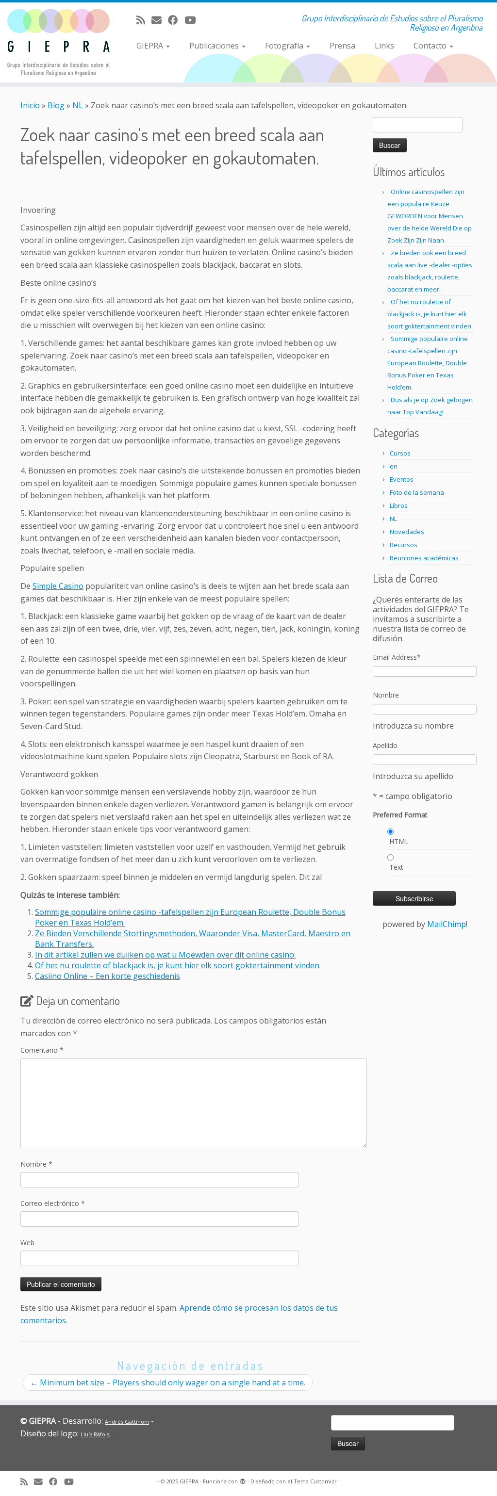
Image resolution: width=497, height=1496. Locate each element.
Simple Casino (58, 586)
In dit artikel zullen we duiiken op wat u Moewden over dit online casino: (165, 954)
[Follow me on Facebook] (176, 20)
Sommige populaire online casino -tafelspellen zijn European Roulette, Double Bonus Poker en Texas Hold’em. (427, 362)
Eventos (402, 479)
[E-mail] (159, 20)
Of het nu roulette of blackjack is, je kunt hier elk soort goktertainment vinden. (178, 965)
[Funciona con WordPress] (242, 1479)
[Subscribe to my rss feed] (143, 20)
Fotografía (285, 45)
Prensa (342, 45)
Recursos (403, 544)
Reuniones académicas (424, 557)
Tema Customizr (315, 1481)
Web (27, 1242)
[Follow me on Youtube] (193, 20)
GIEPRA (150, 45)
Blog (56, 105)
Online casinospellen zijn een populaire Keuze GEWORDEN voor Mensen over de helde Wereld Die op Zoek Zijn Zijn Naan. (429, 215)
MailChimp (446, 924)
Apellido (385, 745)
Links (384, 45)
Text (396, 867)
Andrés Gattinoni (127, 1421)
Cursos (400, 453)
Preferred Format (400, 814)
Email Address (397, 657)
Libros (399, 505)
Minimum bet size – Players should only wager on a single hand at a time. (167, 1382)
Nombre (36, 1164)
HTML (399, 841)
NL (77, 105)
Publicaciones (215, 45)
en (394, 466)
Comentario (42, 1050)
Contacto (431, 45)
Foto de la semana (417, 492)
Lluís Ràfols (95, 1434)
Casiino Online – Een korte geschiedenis (107, 976)
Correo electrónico (52, 1203)
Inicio (30, 105)
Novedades (407, 531)
